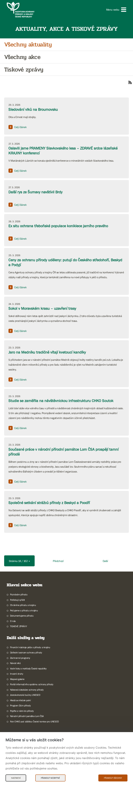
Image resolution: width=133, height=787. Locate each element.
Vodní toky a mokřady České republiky (28, 668)
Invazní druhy (16, 673)
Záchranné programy (20, 657)
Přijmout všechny (113, 778)
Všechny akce (22, 57)
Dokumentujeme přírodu (21, 615)
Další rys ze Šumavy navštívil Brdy (35, 192)
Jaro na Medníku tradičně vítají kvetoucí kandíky (47, 352)
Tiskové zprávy (23, 69)
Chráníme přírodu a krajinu (23, 605)
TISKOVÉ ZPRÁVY (18, 626)
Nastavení (16, 778)
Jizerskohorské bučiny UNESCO (25, 695)
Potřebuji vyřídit (17, 599)
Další (105, 560)
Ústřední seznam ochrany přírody (26, 652)
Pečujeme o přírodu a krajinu (24, 610)
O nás (13, 621)
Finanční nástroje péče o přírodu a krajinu (30, 647)
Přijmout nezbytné (50, 778)
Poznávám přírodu (18, 594)
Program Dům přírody (20, 705)
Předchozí (58, 560)
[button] (116, 9)
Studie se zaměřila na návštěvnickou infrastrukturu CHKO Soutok (60, 400)
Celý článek (20, 127)
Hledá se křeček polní (20, 700)
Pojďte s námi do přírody (22, 710)
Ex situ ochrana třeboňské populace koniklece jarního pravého (58, 226)
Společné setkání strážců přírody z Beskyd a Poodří (49, 502)
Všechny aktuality (28, 44)
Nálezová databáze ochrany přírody (27, 689)
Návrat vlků (15, 663)
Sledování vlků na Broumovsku (33, 109)
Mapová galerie (17, 679)
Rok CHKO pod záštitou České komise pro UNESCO (34, 721)
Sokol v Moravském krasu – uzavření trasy (42, 308)
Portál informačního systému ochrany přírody (31, 684)
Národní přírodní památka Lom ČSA (27, 716)
